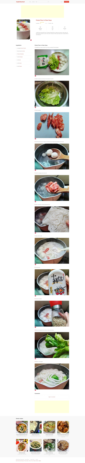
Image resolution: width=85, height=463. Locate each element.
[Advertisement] (42, 11)
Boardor (37, 460)
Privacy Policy (27, 459)
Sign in (62, 1)
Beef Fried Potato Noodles (63, 452)
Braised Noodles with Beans (35, 452)
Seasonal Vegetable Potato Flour (21, 434)
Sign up (66, 1)
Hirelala (34, 460)
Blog (36, 1)
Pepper (20, 66)
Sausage (21, 56)
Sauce (20, 63)
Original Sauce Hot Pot (35, 434)
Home (30, 1)
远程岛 (40, 460)
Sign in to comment (52, 396)
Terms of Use (32, 459)
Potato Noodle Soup (49, 452)
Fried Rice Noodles (22, 452)
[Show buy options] (31, 60)
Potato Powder (23, 48)
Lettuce (23, 51)
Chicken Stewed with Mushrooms (63, 434)
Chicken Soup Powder (49, 434)
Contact (37, 459)
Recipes (33, 1)
